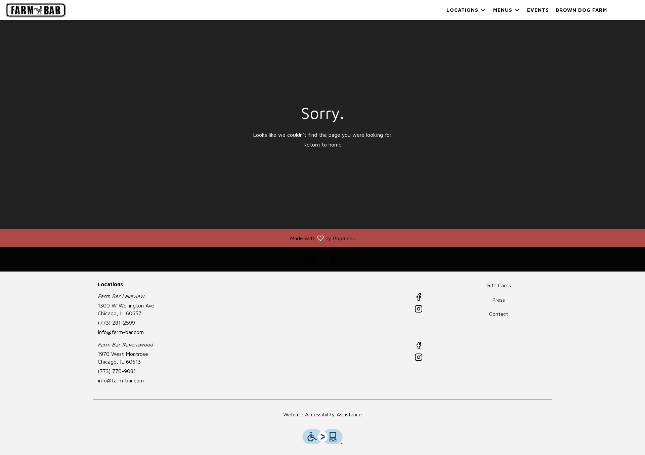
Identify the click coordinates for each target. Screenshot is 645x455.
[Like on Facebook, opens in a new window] (334, 259)
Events (538, 10)
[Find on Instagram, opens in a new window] (311, 259)
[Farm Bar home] (35, 10)
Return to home (322, 144)
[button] (466, 10)
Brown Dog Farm (581, 10)
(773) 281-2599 (116, 323)
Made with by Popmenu (180, 238)
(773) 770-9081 (117, 371)
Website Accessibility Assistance (322, 414)
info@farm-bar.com (121, 332)
